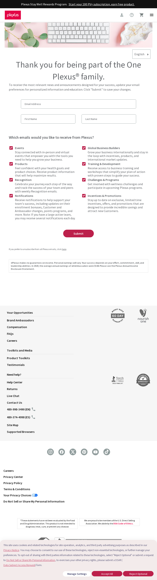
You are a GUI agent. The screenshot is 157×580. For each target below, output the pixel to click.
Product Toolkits (18, 358)
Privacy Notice (11, 550)
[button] (54, 313)
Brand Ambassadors (20, 320)
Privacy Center (13, 477)
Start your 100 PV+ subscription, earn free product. (102, 4)
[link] (132, 15)
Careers (12, 340)
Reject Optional (138, 574)
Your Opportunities (20, 312)
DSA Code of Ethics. (123, 523)
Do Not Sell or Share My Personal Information (34, 501)
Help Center (14, 382)
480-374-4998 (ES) (18, 417)
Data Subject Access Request (19, 565)
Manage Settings (77, 574)
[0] (142, 15)
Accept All (107, 574)
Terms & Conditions (16, 489)
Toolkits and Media (19, 350)
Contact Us (14, 402)
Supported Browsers (20, 432)
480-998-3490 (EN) (18, 409)
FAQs (10, 334)
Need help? (14, 374)
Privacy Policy (12, 483)
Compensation (17, 327)
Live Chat (13, 396)
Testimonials (16, 365)
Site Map (12, 425)
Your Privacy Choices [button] (17, 495)
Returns (12, 389)
